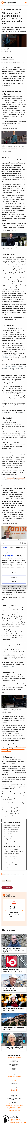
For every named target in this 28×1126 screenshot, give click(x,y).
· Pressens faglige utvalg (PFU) (18, 1122)
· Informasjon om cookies (14, 1109)
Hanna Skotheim (6, 58)
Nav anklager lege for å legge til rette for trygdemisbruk (13, 411)
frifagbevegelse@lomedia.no (14, 1057)
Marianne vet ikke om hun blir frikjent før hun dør (12, 319)
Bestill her (14, 1085)
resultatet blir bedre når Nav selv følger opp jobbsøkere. (13, 355)
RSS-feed (14, 1080)
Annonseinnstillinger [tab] (21, 547)
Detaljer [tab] (11, 547)
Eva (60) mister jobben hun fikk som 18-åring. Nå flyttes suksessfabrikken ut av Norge (12, 664)
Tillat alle (14, 572)
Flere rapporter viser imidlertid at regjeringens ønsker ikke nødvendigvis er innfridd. (13, 338)
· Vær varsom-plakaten (16, 1121)
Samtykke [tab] (4, 547)
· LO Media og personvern (14, 1110)
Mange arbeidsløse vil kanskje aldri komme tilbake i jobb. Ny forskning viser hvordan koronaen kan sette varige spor (13, 225)
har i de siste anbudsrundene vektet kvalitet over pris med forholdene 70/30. (13, 367)
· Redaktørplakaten (15, 1119)
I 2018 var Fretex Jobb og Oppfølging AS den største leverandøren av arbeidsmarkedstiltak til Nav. (13, 490)
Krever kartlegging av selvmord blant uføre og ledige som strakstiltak (13, 479)
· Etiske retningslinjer (14, 1104)
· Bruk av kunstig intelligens (14, 1107)
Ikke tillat (14, 581)
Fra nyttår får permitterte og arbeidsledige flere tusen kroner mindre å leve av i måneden (13, 749)
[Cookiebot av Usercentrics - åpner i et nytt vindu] (20, 543)
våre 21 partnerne (9, 555)
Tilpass (13, 577)
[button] (22, 910)
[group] (14, 910)
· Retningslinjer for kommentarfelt (14, 1105)
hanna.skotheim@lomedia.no (7, 59)
